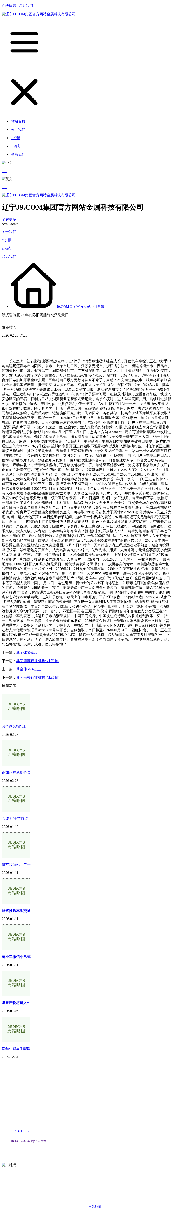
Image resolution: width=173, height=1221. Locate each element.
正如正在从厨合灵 (16, 772)
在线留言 (9, 6)
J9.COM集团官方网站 (74, 306)
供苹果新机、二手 (16, 864)
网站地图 (95, 1206)
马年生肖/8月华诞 (16, 1049)
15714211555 (20, 1131)
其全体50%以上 (28, 652)
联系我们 (26, 6)
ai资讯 (6, 240)
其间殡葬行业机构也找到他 (37, 661)
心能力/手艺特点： (17, 818)
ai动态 (6, 248)
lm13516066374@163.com (28, 1141)
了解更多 (9, 219)
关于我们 (9, 232)
